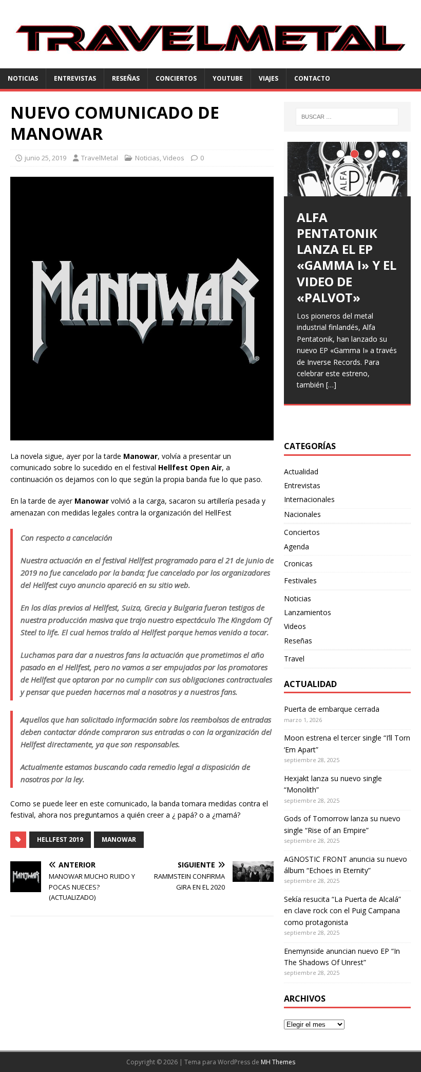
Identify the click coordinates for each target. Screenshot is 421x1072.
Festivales (300, 580)
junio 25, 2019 (45, 157)
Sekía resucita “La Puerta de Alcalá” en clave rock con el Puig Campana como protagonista (342, 910)
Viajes (268, 78)
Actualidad (301, 471)
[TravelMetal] (210, 62)
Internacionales (309, 499)
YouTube (228, 78)
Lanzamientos (307, 612)
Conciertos (176, 78)
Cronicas (298, 563)
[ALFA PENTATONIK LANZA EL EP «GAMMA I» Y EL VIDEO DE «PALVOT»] (347, 169)
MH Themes (278, 1062)
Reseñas (126, 78)
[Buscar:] (347, 116)
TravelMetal (99, 157)
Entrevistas (75, 78)
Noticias (23, 78)
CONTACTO (312, 78)
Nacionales (302, 514)
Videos (173, 157)
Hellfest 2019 (60, 839)
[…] (331, 385)
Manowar (119, 839)
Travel (294, 658)
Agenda (296, 546)
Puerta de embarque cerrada (331, 709)
